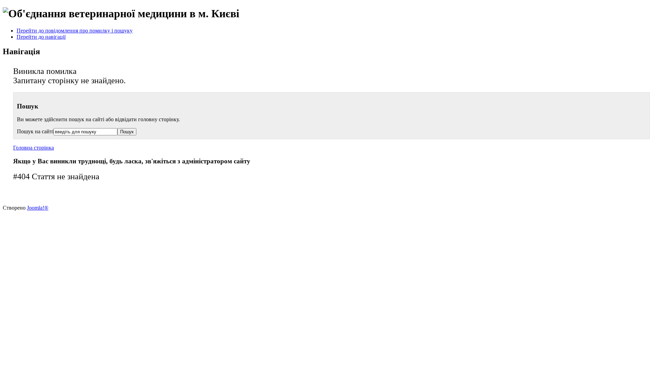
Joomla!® (37, 208)
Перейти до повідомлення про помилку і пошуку (75, 31)
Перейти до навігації (41, 37)
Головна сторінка (33, 148)
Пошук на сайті (35, 131)
